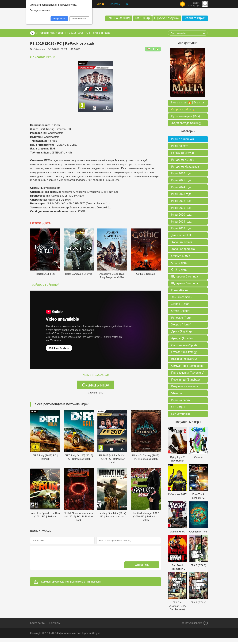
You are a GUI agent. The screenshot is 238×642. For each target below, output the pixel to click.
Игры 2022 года (181, 200)
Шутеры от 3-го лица (184, 283)
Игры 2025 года (181, 180)
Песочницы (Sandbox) (185, 379)
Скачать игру (95, 385)
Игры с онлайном (182, 139)
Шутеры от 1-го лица (184, 276)
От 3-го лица (179, 269)
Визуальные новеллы (185, 386)
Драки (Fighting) (181, 331)
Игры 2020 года (181, 214)
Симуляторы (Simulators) (187, 365)
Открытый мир (180, 255)
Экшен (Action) (180, 303)
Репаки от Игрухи (195, 18)
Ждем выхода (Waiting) (186, 123)
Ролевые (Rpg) (181, 317)
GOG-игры (178, 407)
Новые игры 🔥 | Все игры (188, 102)
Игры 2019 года (181, 221)
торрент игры (47, 32)
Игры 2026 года (181, 173)
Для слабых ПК (181, 235)
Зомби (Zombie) (181, 297)
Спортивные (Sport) (184, 345)
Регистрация (194, 6)
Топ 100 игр (142, 18)
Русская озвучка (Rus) (185, 116)
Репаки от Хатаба (182, 159)
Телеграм (114, 3)
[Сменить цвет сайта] (182, 4)
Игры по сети (179, 145)
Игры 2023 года (181, 194)
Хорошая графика (183, 248)
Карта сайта (37, 622)
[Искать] (204, 33)
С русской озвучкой (166, 18)
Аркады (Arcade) (182, 338)
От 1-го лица (179, 262)
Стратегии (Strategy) (184, 352)
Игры (61, 32)
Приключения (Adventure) (187, 372)
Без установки (180, 413)
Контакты (54, 622)
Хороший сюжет (181, 242)
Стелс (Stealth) (180, 310)
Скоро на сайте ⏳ (183, 109)
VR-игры (176, 393)
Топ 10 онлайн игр (118, 18)
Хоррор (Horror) (181, 324)
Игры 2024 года (181, 187)
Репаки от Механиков (185, 166)
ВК (126, 3)
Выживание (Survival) (185, 358)
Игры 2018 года (181, 228)
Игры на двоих (180, 400)
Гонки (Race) (179, 290)
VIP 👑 (101, 3)
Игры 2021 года (181, 207)
